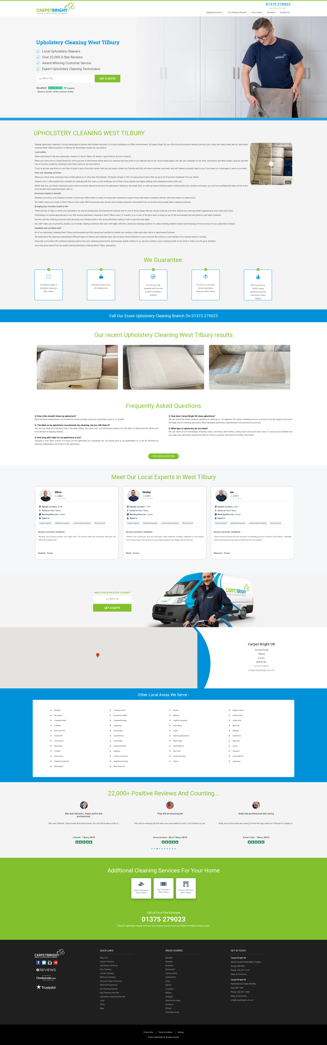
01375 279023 (278, 4)
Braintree (169, 965)
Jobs (102, 1000)
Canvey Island (171, 973)
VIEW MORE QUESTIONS (163, 456)
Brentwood (170, 969)
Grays (167, 981)
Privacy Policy (148, 1032)
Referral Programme (109, 985)
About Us (104, 958)
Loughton (169, 989)
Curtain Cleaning (107, 973)
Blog (102, 1008)
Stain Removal (100, 523)
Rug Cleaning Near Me (109, 993)
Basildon (169, 958)
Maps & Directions (239, 974)
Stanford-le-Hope (172, 1000)
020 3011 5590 (243, 992)
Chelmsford (170, 977)
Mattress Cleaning (108, 977)
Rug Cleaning (105, 969)
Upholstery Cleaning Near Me (112, 997)
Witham (168, 1008)
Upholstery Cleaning (62, 523)
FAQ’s (102, 1004)
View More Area (172, 1012)
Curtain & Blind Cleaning (81, 523)
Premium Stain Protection (111, 981)
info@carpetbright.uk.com (261, 670)
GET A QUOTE (108, 78)
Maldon (168, 993)
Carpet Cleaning (45, 523)
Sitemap (181, 1032)
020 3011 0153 (243, 970)
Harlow (168, 985)
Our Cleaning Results (109, 989)
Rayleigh (169, 997)
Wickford (169, 1004)
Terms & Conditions (165, 1032)
